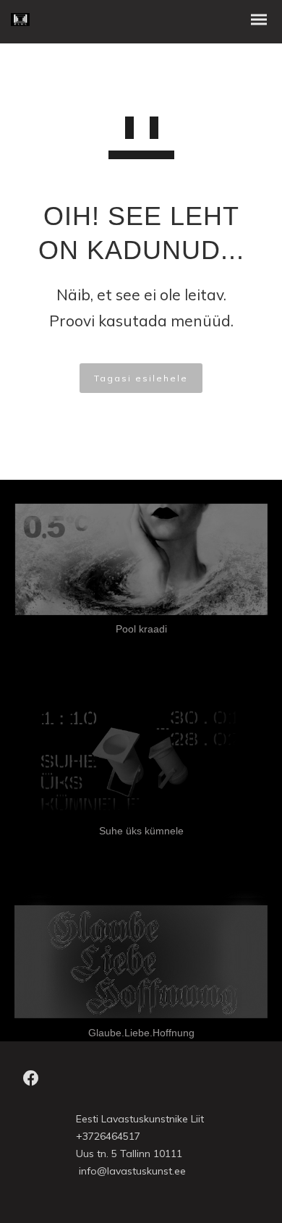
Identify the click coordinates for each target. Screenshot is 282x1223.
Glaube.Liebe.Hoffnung (141, 1032)
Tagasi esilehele (141, 378)
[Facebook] (31, 1082)
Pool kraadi (141, 629)
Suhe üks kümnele (141, 831)
